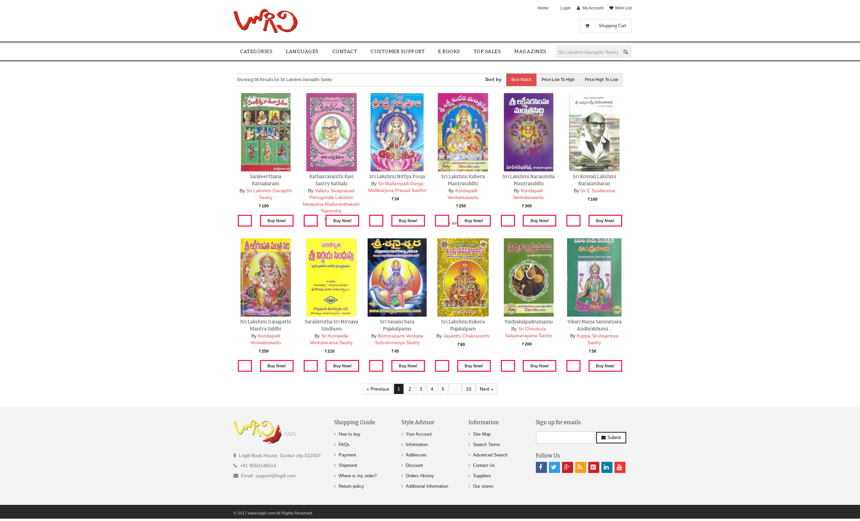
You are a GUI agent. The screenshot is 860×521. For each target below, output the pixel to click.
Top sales (487, 51)
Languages (302, 51)
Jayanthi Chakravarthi (466, 335)
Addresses (416, 454)
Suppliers (482, 475)
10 (468, 389)
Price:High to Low (601, 79)
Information (417, 444)
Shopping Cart (612, 25)
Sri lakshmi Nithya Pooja (397, 176)
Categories (256, 51)
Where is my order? (358, 475)
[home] (266, 21)
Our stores (483, 486)
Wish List (623, 8)
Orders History (420, 475)
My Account (593, 8)
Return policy (351, 486)
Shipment (348, 465)
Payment (347, 454)
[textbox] (588, 51)
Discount (414, 465)
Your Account (419, 434)
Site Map (481, 434)
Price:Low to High (558, 79)
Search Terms (486, 444)
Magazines (530, 51)
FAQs (344, 444)
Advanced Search (490, 454)
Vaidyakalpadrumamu (529, 322)
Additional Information (427, 486)
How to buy (349, 434)
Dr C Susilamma (597, 190)
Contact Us (484, 465)
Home (543, 8)
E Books (449, 51)
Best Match (521, 79)
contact (344, 51)
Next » (486, 389)
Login (565, 8)
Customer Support (398, 51)
